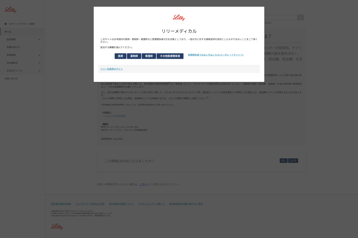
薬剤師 (134, 56)
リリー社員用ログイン (111, 69)
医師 (120, 56)
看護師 (149, 56)
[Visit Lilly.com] (179, 20)
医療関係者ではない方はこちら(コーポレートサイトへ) (215, 55)
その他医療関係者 (170, 56)
